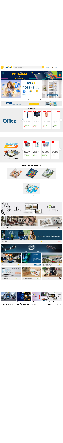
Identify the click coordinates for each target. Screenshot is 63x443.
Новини (31, 224)
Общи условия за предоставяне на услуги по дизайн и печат (22, 429)
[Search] (43, 2)
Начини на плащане (14, 425)
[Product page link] (27, 49)
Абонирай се (57, 407)
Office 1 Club (37, 426)
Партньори (4, 432)
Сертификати (4, 435)
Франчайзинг (4, 425)
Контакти (4, 422)
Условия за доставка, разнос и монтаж (18, 426)
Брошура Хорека (47, 115)
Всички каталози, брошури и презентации (31, 131)
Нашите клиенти (5, 428)
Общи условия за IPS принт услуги (17, 428)
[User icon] (56, 2)
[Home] (31, 441)
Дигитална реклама (15, 115)
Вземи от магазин (14, 432)
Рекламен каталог (31, 115)
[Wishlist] (58, 2)
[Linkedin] (51, 428)
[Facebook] (47, 428)
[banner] (31, 10)
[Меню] (2, 2)
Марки (3, 434)
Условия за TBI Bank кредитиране (17, 431)
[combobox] (47, 2)
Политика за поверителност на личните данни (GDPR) (50, 410)
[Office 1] (8, 2)
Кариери (3, 426)
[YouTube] (53, 428)
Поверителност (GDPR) (15, 422)
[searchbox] (28, 2)
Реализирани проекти (38, 428)
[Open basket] (61, 2)
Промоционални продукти (39, 422)
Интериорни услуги (5, 431)
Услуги (3, 429)
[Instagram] (49, 428)
